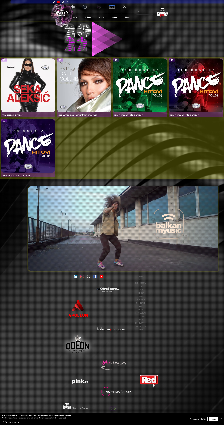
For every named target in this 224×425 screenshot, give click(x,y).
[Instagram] (62, 2)
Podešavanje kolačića (198, 419)
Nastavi (213, 419)
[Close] (221, 419)
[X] (88, 276)
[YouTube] (58, 2)
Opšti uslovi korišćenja (11, 422)
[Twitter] (53, 2)
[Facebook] (67, 2)
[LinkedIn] (75, 276)
